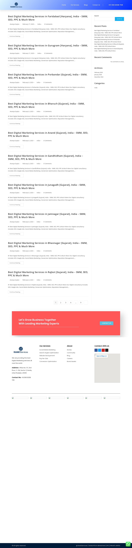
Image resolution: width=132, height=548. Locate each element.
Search (96, 16)
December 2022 (98, 77)
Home (64, 5)
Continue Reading (17, 36)
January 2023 (98, 74)
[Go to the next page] (86, 302)
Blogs (86, 5)
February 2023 (98, 72)
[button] (106, 323)
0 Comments (48, 24)
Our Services (75, 5)
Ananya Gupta (14, 24)
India (39, 24)
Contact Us (96, 5)
